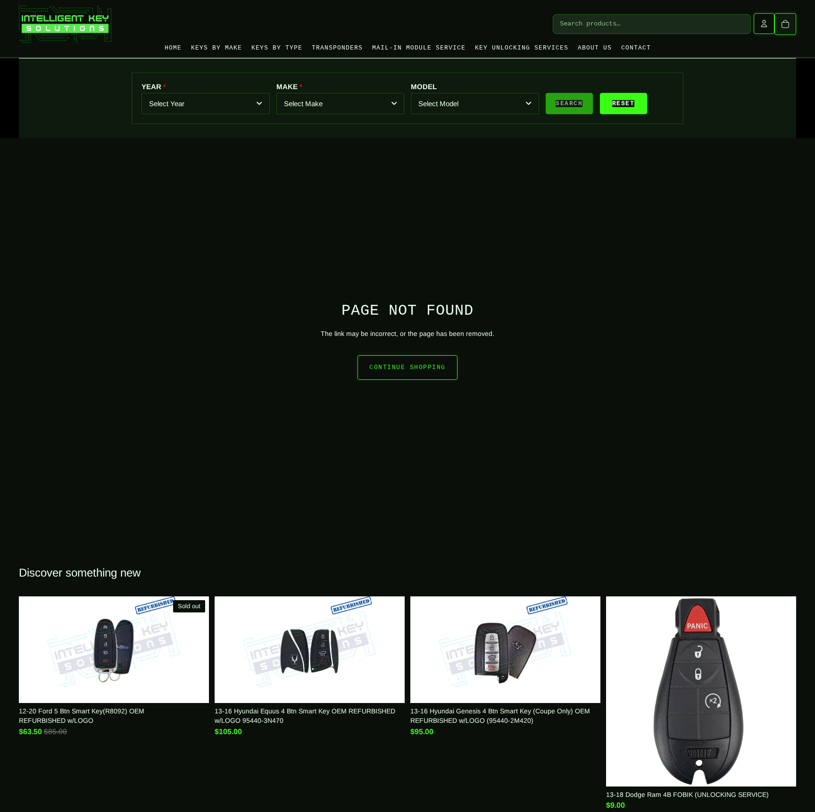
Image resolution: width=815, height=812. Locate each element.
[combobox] (205, 103)
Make (287, 87)
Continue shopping (407, 367)
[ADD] (391, 688)
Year (151, 87)
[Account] (764, 23)
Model (424, 87)
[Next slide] (585, 649)
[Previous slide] (425, 649)
